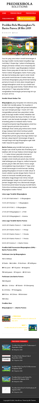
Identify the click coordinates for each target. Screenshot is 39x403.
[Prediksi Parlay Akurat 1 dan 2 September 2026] (6, 360)
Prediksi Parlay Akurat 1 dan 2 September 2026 (21, 357)
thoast (16, 33)
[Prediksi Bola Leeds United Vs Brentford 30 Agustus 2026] (6, 381)
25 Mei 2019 (7, 33)
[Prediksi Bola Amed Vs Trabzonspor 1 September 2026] (6, 350)
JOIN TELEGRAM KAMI (27, 19)
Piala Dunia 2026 (8, 18)
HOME (4, 13)
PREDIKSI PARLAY (16, 13)
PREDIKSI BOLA (31, 13)
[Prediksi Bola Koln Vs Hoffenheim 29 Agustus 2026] (6, 392)
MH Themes (32, 400)
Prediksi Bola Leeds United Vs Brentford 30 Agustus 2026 (21, 378)
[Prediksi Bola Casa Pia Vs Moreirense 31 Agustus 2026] (6, 371)
